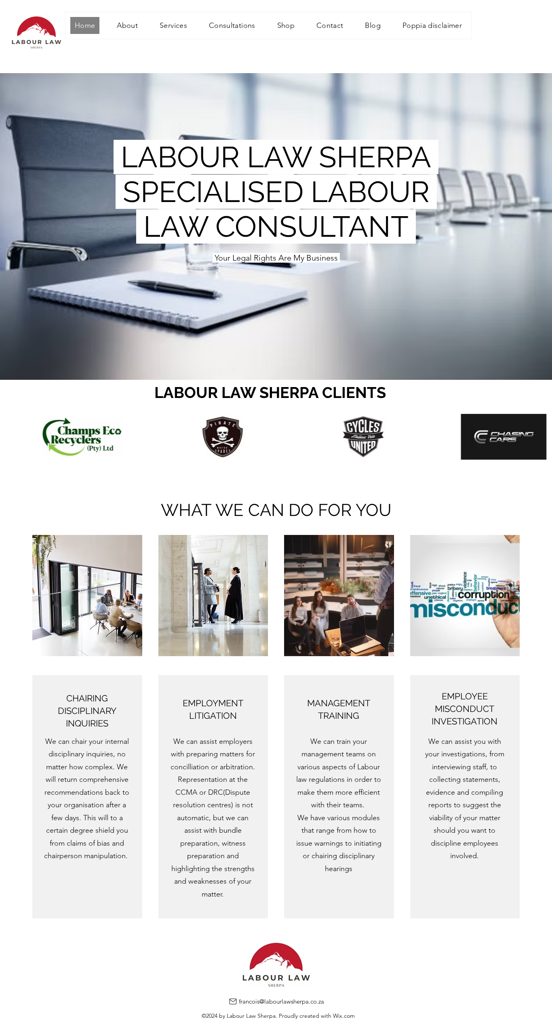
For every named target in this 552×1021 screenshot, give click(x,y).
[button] (173, 25)
